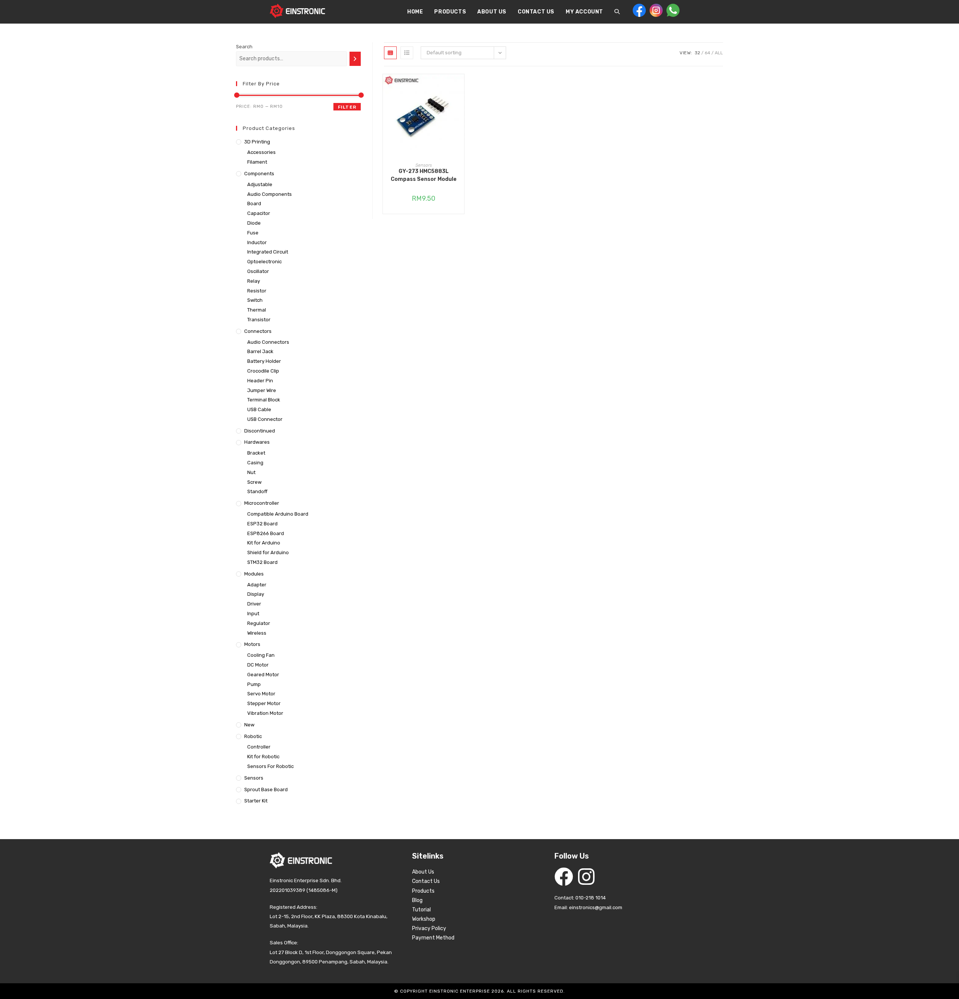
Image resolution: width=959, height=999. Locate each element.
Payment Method (433, 938)
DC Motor (258, 665)
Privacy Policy (429, 928)
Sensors (423, 165)
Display (255, 594)
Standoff (257, 491)
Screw (254, 482)
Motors (252, 644)
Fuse (252, 233)
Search (244, 46)
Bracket (256, 453)
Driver (254, 604)
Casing (255, 462)
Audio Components (269, 194)
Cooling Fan (261, 655)
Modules (254, 574)
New (249, 725)
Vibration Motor (265, 713)
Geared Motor (263, 674)
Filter (347, 107)
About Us (423, 872)
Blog (417, 900)
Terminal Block (263, 400)
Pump (254, 684)
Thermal (256, 310)
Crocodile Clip (263, 371)
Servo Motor (261, 693)
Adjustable (259, 184)
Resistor (256, 291)
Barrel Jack (260, 351)
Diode (254, 223)
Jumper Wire (261, 390)
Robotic (253, 736)
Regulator (258, 623)
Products (423, 891)
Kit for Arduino (263, 543)
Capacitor (258, 213)
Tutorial (421, 910)
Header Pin (260, 380)
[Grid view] (390, 52)
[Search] (355, 58)
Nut (251, 472)
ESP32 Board (262, 523)
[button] (460, 106)
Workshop (423, 919)
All (719, 52)
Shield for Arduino (268, 552)
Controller (258, 747)
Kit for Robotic (263, 756)
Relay (253, 281)
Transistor (258, 319)
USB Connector (264, 419)
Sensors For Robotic (270, 766)
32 (697, 52)
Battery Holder (264, 361)
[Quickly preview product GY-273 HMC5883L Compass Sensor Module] (460, 87)
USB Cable (259, 409)
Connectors (258, 331)
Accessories (261, 152)
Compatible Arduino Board (277, 514)
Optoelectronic (264, 261)
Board (254, 203)
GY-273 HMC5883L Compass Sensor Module (424, 175)
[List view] (406, 52)
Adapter (256, 584)
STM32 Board (262, 562)
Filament (257, 162)
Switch (255, 300)
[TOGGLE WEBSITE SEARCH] (617, 12)
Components (259, 173)
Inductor (257, 242)
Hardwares (257, 442)
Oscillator (258, 271)
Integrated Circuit (267, 252)
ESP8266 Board (265, 533)
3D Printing (257, 142)
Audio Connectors (268, 342)
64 (707, 52)
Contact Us (426, 881)
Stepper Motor (264, 703)
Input (253, 613)
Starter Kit (255, 801)
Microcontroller (261, 503)
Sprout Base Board (266, 789)
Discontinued (259, 431)
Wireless (256, 633)
